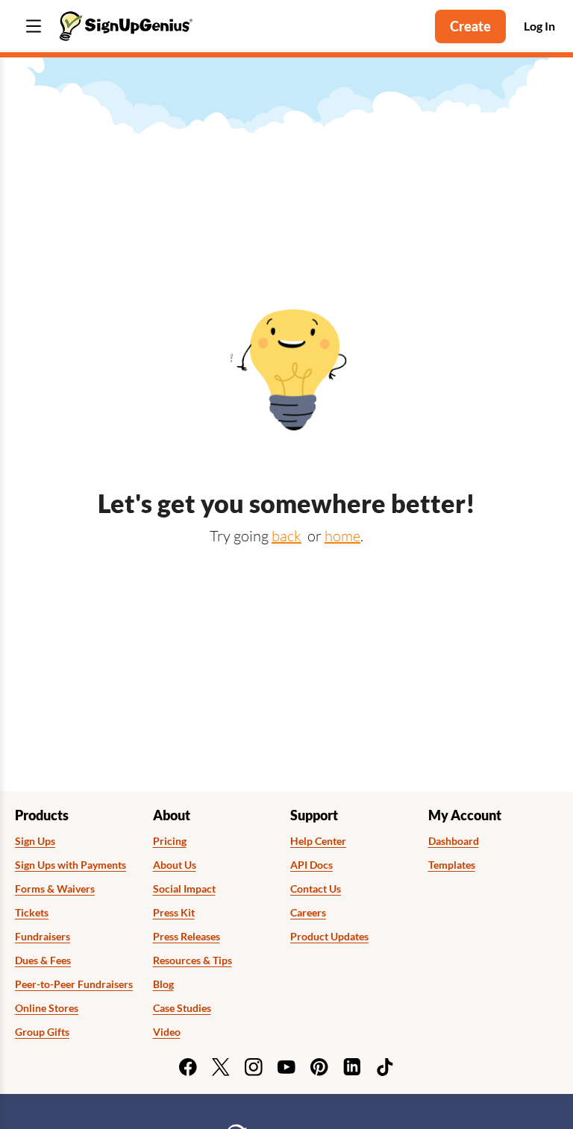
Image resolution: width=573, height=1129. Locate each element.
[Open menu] (33, 26)
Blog (163, 984)
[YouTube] (286, 1067)
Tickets (31, 913)
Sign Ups (35, 841)
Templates (451, 865)
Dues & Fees (43, 960)
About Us (174, 865)
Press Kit (174, 913)
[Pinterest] (319, 1067)
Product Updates (329, 937)
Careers (308, 913)
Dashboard (453, 841)
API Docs (311, 865)
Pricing (170, 841)
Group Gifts (42, 1032)
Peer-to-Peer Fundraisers (74, 984)
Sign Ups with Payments (70, 865)
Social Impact (184, 889)
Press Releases (186, 937)
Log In (539, 26)
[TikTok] (385, 1067)
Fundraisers (42, 937)
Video (167, 1032)
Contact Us (315, 889)
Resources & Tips (192, 960)
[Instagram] (254, 1067)
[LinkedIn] (352, 1067)
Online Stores (46, 1008)
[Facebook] (188, 1067)
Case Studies (182, 1008)
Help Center (318, 841)
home (342, 535)
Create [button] (470, 26)
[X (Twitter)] (221, 1067)
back (286, 535)
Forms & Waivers (55, 889)
